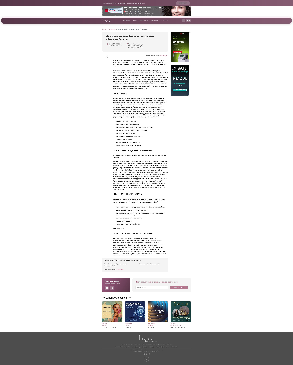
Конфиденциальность (139, 347)
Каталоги (165, 20)
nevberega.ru (164, 55)
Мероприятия (144, 20)
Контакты (174, 347)
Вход (188, 20)
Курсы (135, 20)
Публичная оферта (162, 347)
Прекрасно (183, 3)
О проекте (119, 347)
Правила (127, 347)
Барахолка (154, 20)
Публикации (126, 20)
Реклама (152, 347)
